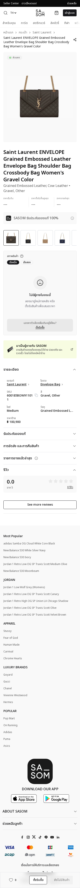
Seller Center (11, 3)
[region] (40, 97)
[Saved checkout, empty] (56, 13)
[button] (5, 13)
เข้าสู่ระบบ (70, 13)
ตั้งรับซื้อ (40, 327)
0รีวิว (70, 487)
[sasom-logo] (40, 13)
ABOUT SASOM (15, 811)
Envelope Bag (50, 384)
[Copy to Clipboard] (36, 395)
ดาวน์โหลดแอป (29, 3)
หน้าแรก (8, 33)
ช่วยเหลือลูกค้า (12, 823)
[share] (75, 39)
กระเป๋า (23, 33)
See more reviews (40, 504)
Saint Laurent (42, 33)
